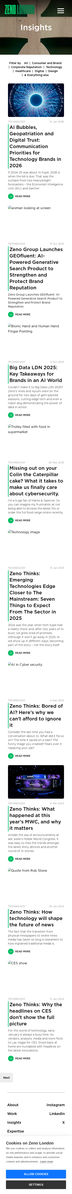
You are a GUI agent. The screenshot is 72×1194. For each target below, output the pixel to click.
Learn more (46, 1161)
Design (53, 71)
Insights (14, 1122)
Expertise (15, 1131)
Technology (54, 67)
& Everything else (36, 75)
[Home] (19, 9)
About (12, 1105)
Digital (39, 71)
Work (12, 1114)
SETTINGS (36, 1184)
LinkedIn (57, 1114)
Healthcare (23, 71)
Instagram (56, 1105)
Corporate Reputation (26, 67)
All (26, 63)
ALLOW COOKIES (36, 1174)
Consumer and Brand (46, 63)
